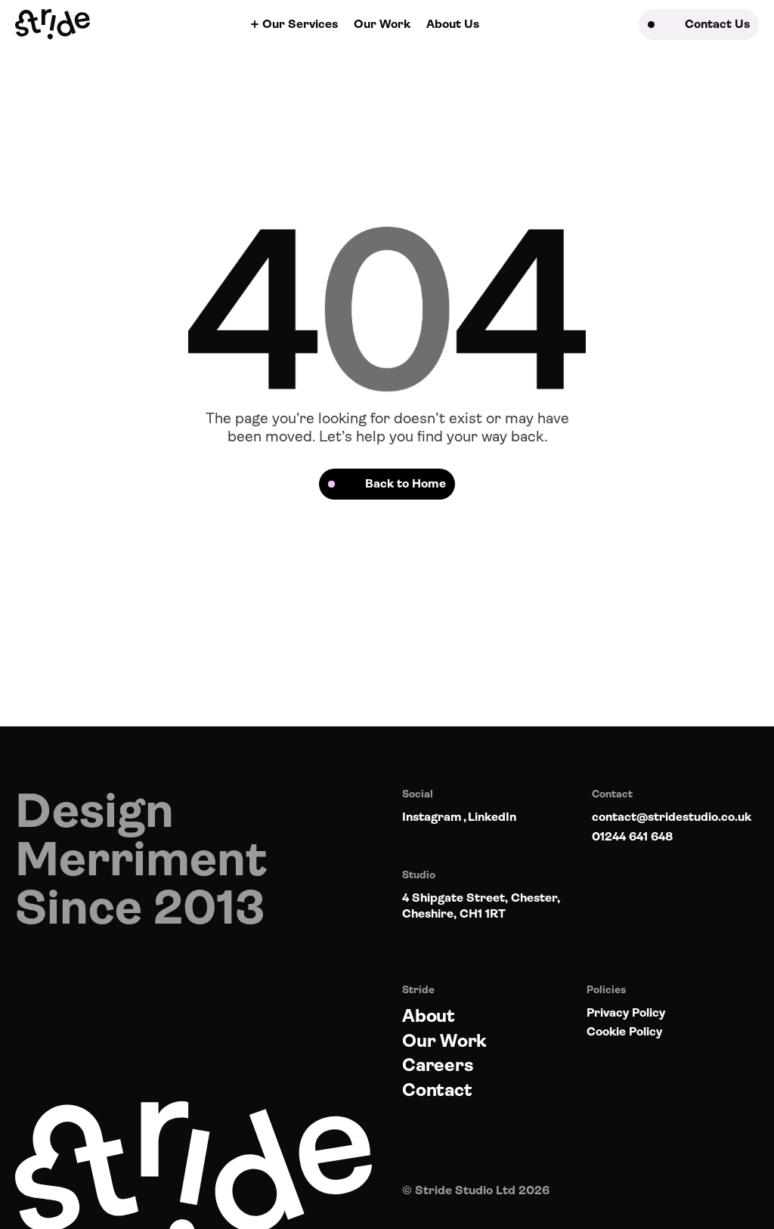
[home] (52, 24)
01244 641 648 (632, 836)
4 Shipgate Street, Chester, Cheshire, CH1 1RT (481, 905)
